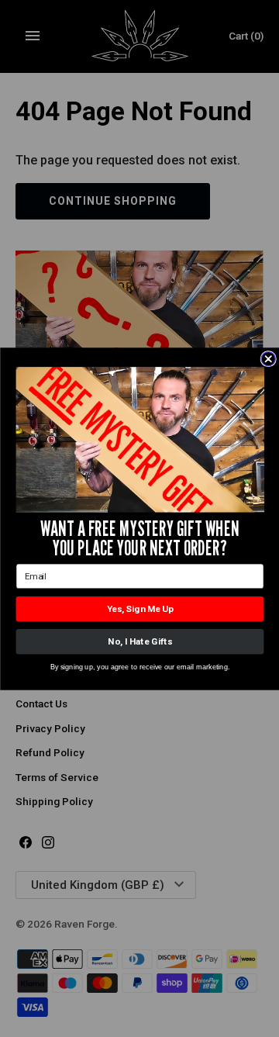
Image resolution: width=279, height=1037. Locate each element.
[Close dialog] (268, 358)
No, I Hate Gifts (139, 641)
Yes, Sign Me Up (139, 608)
